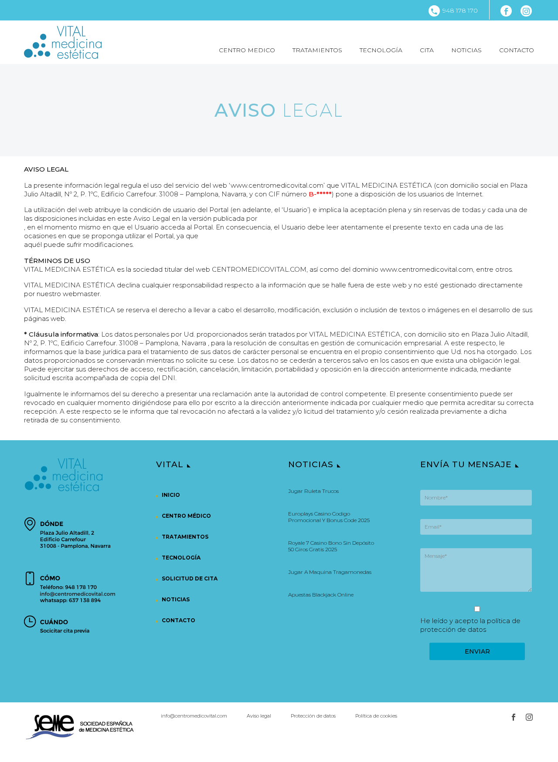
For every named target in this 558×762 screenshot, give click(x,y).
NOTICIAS (466, 50)
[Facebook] (506, 11)
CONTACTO (516, 50)
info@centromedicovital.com (194, 716)
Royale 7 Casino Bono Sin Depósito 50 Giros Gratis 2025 (331, 546)
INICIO (171, 495)
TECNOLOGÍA (381, 50)
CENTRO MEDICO (247, 50)
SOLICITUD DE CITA (190, 578)
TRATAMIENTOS (317, 50)
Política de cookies (376, 716)
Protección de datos (313, 716)
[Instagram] (526, 11)
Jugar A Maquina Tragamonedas (329, 572)
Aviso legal (259, 716)
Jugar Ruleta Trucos (313, 491)
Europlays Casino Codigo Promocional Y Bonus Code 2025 (329, 516)
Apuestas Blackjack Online (321, 594)
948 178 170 (460, 10)
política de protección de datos (470, 625)
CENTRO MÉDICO (186, 515)
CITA (427, 50)
